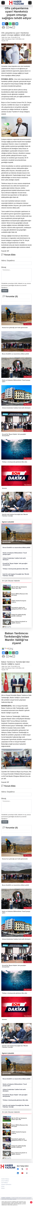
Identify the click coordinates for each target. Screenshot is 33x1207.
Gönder (4, 290)
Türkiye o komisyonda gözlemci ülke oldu (15, 568)
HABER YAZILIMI (5, 1197)
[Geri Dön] (3, 3)
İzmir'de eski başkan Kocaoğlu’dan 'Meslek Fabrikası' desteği (16, 574)
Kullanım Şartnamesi (6, 1184)
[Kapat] (31, 1202)
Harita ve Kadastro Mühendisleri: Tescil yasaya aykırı (15, 553)
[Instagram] (27, 1169)
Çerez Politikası (5, 1180)
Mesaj (3, 267)
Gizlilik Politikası (5, 1179)
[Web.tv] (27, 1173)
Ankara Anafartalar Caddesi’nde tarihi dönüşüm (14, 558)
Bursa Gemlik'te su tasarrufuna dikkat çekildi (16, 547)
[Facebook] (18, 1169)
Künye (2, 1186)
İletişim (3, 1188)
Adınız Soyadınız (8, 260)
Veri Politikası (4, 1182)
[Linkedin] (18, 1173)
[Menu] (30, 3)
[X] (22, 1169)
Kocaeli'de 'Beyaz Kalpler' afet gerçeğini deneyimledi (15, 564)
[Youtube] (22, 1173)
